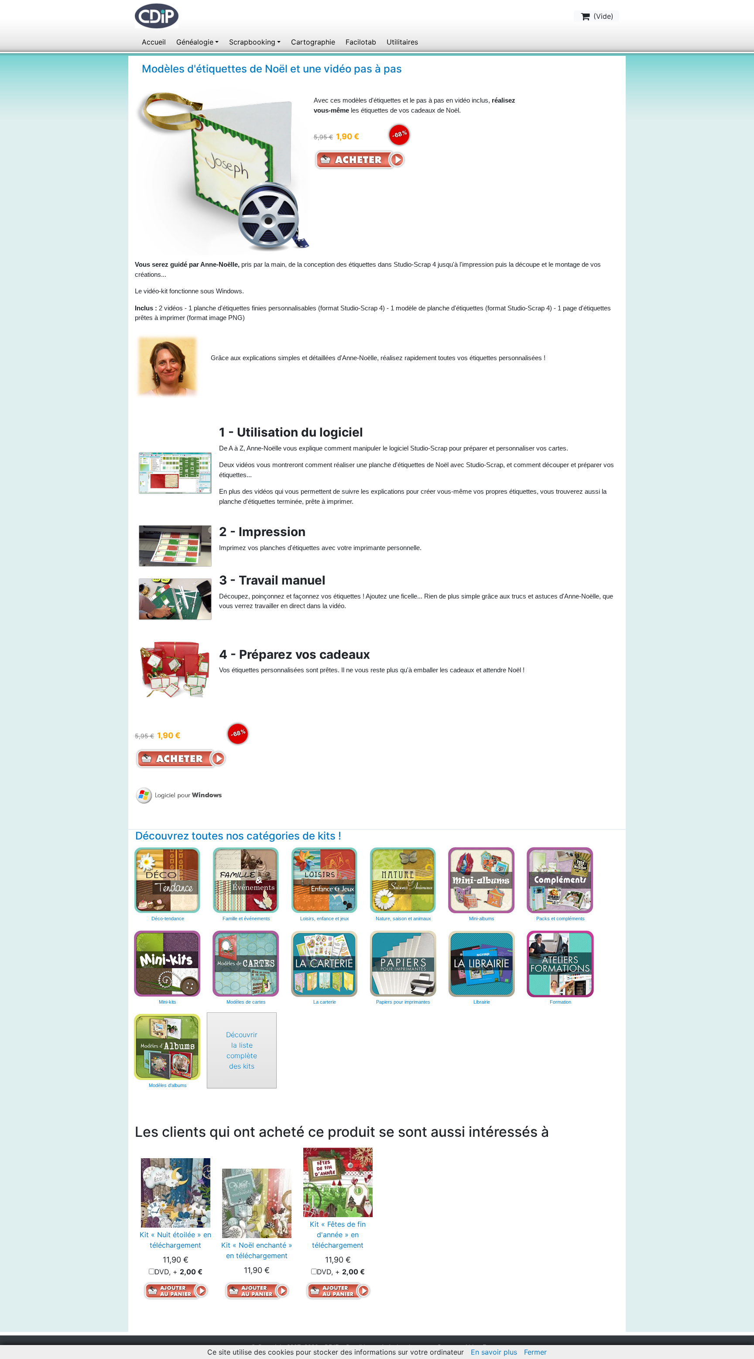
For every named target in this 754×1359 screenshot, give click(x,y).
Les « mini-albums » (482, 880)
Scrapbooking (252, 42)
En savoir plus (494, 1352)
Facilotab (361, 42)
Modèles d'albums (167, 1047)
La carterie (325, 964)
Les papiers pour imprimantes (403, 964)
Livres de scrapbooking (482, 964)
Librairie (481, 1002)
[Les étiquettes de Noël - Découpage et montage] (180, 595)
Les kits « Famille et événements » (246, 880)
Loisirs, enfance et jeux (324, 918)
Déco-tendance (167, 918)
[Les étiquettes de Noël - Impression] (180, 542)
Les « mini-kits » (167, 964)
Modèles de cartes (246, 1002)
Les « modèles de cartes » (246, 964)
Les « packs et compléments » (560, 880)
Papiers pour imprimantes (403, 1002)
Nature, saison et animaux (403, 918)
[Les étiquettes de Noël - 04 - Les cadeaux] (180, 664)
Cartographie (313, 42)
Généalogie (194, 42)
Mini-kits (167, 1002)
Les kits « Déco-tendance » (167, 880)
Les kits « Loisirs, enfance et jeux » (325, 880)
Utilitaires (402, 42)
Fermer (535, 1352)
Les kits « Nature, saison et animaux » (403, 880)
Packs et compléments (560, 918)
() (602, 16)
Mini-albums (481, 918)
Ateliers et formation (560, 964)
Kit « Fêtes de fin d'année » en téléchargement (338, 1234)
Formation (560, 1002)
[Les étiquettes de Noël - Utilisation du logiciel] (180, 469)
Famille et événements (246, 918)
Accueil (154, 42)
